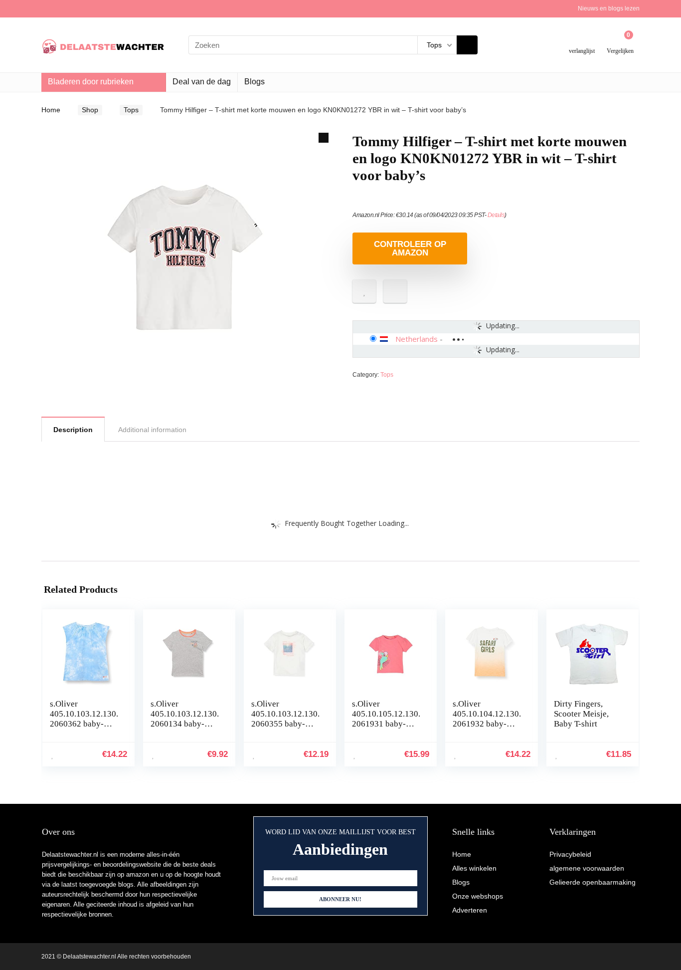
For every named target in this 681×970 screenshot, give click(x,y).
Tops (131, 110)
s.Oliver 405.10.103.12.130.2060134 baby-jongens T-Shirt (185, 718)
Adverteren (469, 910)
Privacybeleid (570, 854)
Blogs (254, 81)
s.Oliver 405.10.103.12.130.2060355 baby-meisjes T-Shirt (285, 718)
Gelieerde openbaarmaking (592, 882)
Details (496, 215)
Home (50, 110)
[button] (324, 138)
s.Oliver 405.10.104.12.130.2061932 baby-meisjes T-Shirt (487, 718)
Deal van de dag (201, 81)
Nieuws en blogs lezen (609, 8)
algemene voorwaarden (586, 868)
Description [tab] (73, 430)
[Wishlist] (582, 41)
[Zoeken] (467, 44)
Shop (90, 110)
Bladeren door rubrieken (91, 81)
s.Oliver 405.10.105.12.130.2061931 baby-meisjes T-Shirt (386, 718)
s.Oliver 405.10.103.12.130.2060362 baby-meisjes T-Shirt (84, 718)
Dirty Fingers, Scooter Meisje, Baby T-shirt (581, 713)
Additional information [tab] (152, 430)
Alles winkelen (474, 868)
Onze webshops (477, 896)
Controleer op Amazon (410, 248)
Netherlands (416, 339)
